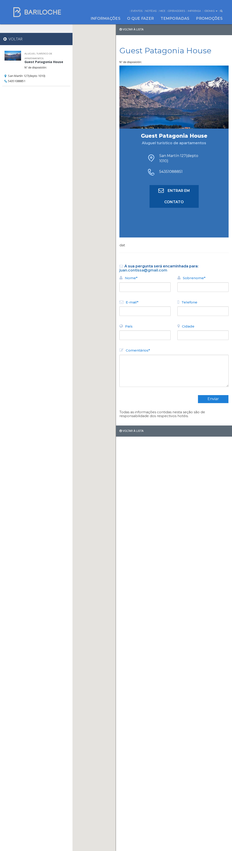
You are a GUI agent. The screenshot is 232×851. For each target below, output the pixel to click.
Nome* (131, 278)
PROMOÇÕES (209, 18)
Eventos (137, 10)
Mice (162, 10)
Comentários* (138, 350)
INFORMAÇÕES (105, 18)
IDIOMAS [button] (209, 10)
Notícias (151, 10)
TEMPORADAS (175, 18)
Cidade (188, 326)
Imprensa (194, 10)
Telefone (189, 302)
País (129, 326)
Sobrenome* (194, 278)
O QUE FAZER (140, 18)
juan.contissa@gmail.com (143, 270)
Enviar (213, 399)
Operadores (176, 10)
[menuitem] (105, 18)
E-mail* (132, 302)
